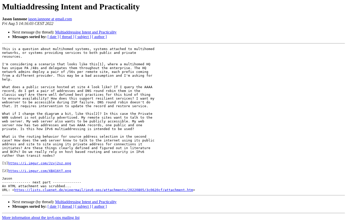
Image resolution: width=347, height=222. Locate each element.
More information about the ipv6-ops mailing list (41, 217)
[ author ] (99, 37)
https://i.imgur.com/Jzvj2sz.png (39, 163)
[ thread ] (67, 37)
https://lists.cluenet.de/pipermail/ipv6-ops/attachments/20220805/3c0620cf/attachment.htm (103, 190)
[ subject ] (83, 37)
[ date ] (53, 37)
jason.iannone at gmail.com (50, 19)
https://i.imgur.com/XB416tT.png (39, 171)
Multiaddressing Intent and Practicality (86, 32)
